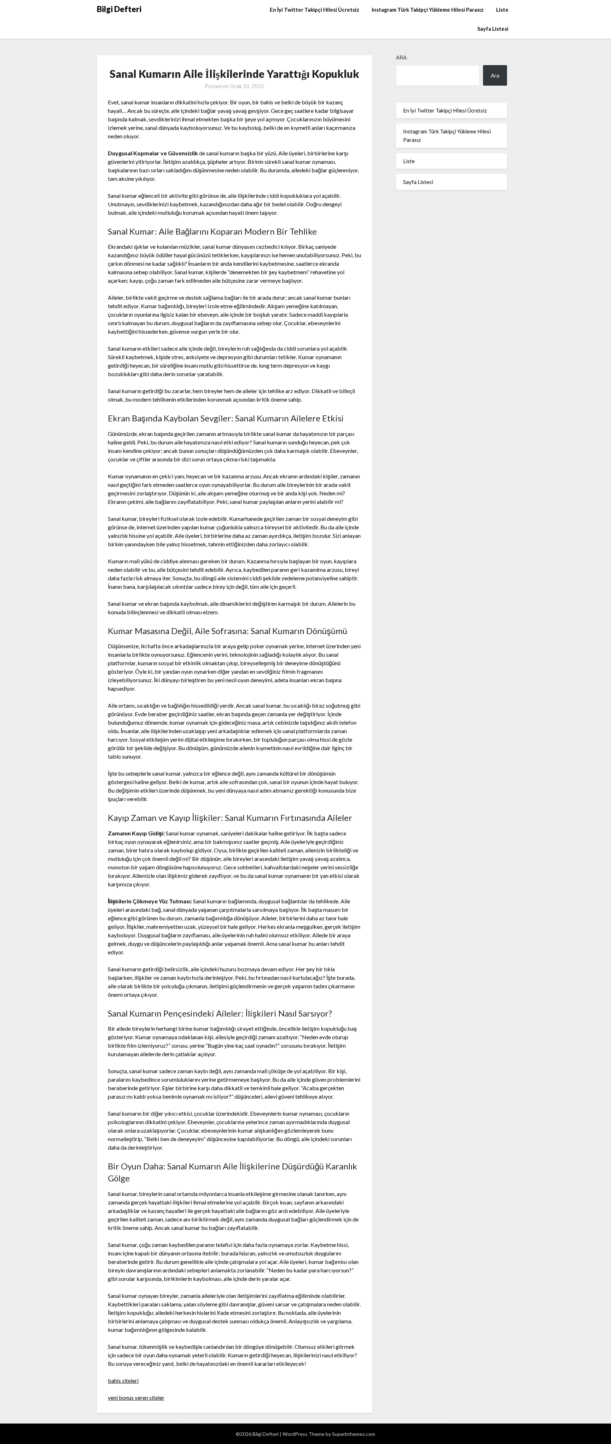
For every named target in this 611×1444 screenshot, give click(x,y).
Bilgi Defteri (119, 9)
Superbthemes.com (353, 1434)
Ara (401, 57)
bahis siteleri (123, 1380)
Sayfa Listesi (492, 28)
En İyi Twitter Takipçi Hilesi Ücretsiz (314, 9)
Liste (502, 9)
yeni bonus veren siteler (136, 1397)
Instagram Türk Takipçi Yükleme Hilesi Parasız (428, 9)
